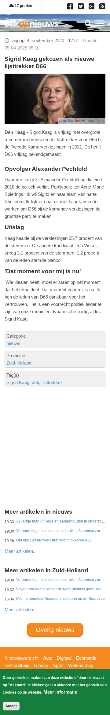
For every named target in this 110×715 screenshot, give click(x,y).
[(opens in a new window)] (71, 8)
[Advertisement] (55, 427)
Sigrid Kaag (17, 382)
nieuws (13, 343)
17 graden (23, 6)
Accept (11, 706)
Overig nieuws (55, 629)
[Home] (31, 24)
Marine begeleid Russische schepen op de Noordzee (60, 598)
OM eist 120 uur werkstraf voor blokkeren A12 (53, 540)
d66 (35, 382)
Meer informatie (60, 692)
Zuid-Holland (18, 362)
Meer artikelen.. (20, 551)
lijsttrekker (52, 382)
